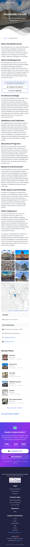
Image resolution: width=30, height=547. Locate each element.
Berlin (5, 38)
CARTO (26, 310)
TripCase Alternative (15, 500)
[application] (15, 297)
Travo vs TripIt (15, 505)
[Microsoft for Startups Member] (15, 480)
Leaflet (10, 310)
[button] (15, 295)
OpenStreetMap (16, 310)
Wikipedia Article (9, 337)
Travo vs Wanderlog (15, 502)
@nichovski (20, 538)
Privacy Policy (15, 491)
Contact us (19, 540)
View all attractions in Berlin (14, 408)
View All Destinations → (15, 532)
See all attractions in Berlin (10, 414)
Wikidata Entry (8, 341)
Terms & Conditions (15, 489)
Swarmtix (11, 538)
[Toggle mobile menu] (27, 2)
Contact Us (15, 493)
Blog (15, 511)
